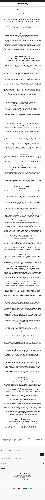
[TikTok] (24, 479)
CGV (22, 492)
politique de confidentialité (17, 458)
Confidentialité (17, 492)
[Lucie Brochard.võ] (22, 473)
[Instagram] (17, 479)
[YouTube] (27, 479)
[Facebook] (21, 479)
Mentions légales (27, 492)
